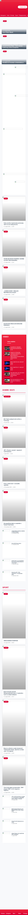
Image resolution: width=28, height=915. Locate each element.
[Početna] (3, 911)
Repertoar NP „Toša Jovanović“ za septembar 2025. (17, 573)
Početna (3, 913)
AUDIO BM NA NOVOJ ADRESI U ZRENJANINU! (18, 532)
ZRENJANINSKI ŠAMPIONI (11, 640)
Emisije (12, 15)
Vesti (8, 15)
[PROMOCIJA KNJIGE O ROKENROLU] (14, 56)
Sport (16, 15)
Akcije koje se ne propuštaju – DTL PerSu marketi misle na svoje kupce (18, 561)
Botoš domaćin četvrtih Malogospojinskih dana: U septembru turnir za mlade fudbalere (13, 693)
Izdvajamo (3, 15)
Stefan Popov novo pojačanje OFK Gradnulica (18, 834)
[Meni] (14, 911)
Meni (14, 913)
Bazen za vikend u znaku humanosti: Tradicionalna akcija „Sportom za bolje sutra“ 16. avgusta (14, 750)
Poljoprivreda (22, 15)
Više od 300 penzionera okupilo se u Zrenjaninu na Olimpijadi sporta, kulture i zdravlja (18, 797)
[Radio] (19, 911)
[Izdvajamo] (8, 911)
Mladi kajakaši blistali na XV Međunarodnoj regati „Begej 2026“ (17, 810)
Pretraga (25, 913)
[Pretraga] (25, 911)
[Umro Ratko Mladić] (14, 26)
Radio (19, 913)
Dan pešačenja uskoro (16, 543)
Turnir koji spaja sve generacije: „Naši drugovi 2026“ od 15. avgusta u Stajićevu (13, 789)
